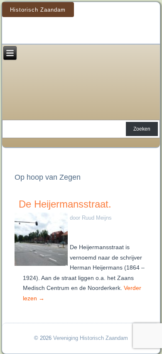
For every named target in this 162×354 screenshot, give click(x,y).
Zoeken (141, 129)
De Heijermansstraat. (65, 204)
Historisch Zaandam (38, 10)
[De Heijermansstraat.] (42, 266)
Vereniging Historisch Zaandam (90, 338)
